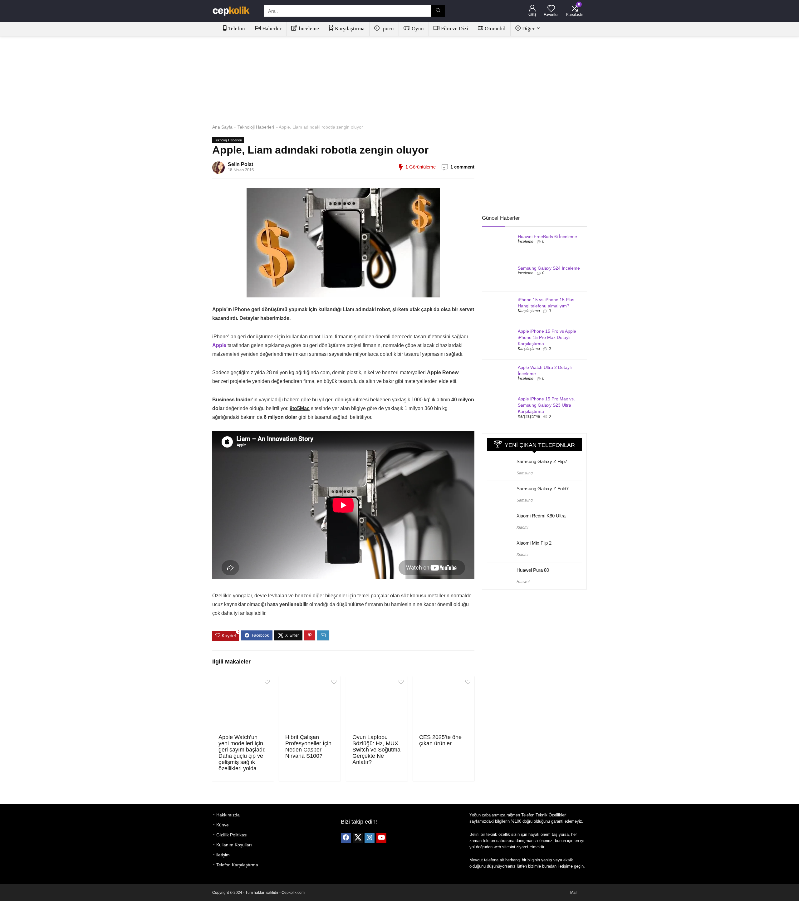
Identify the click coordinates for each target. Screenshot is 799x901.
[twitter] (358, 838)
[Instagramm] (370, 838)
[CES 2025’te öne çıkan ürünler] (444, 704)
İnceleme (309, 29)
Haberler (272, 29)
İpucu (387, 29)
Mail (573, 892)
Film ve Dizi (454, 29)
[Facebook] (346, 838)
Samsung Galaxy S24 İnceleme (549, 268)
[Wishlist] (551, 9)
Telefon (236, 29)
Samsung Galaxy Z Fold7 (543, 488)
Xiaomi (522, 527)
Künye (222, 824)
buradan (549, 866)
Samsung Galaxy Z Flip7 (542, 461)
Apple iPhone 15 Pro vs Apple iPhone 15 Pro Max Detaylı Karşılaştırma (547, 337)
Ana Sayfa (222, 127)
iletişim (223, 854)
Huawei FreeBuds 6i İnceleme (547, 236)
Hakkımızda (228, 814)
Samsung (525, 473)
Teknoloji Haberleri (256, 127)
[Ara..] (438, 11)
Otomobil (495, 29)
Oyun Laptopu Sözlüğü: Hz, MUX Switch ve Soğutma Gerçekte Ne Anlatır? (376, 749)
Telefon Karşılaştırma (237, 864)
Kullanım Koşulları (234, 844)
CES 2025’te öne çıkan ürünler (440, 740)
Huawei (523, 582)
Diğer (528, 29)
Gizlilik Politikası (232, 834)
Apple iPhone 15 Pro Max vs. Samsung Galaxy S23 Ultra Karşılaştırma (546, 405)
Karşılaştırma (350, 29)
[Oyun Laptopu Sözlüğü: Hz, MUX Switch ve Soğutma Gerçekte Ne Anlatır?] (377, 704)
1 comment (462, 166)
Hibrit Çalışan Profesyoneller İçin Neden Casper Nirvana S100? (308, 746)
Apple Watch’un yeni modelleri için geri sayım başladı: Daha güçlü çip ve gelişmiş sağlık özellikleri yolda (242, 752)
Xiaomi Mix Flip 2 (534, 543)
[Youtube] (381, 838)
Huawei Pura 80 (533, 570)
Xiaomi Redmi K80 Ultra (541, 515)
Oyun (418, 29)
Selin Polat (240, 164)
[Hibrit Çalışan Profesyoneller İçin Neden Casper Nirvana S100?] (310, 704)
